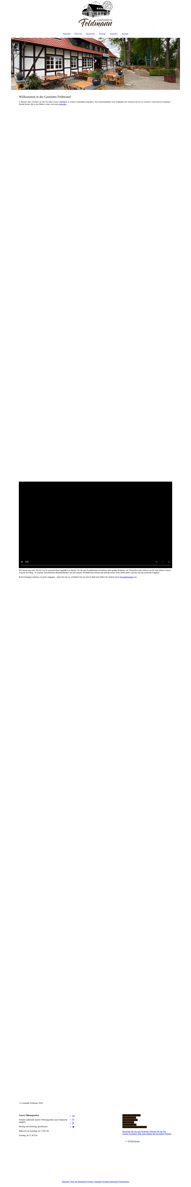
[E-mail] (73, 1116)
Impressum (114, 1181)
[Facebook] (73, 1123)
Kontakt (125, 34)
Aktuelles (113, 34)
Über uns (78, 34)
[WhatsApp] (73, 1119)
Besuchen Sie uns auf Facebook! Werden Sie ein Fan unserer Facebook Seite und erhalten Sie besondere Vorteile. (147, 1132)
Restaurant (90, 34)
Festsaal (102, 34)
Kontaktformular (126, 577)
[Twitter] (73, 1127)
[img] (95, 14)
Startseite (66, 34)
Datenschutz (124, 1181)
